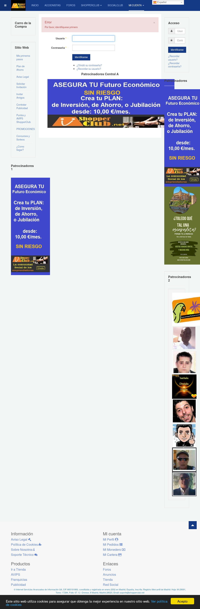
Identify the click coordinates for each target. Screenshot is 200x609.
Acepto (182, 601)
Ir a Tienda (18, 569)
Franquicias (19, 579)
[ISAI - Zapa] (184, 435)
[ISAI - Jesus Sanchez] (184, 483)
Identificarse (81, 57)
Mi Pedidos (111, 544)
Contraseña (58, 47)
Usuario (61, 38)
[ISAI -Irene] (184, 386)
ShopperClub (90, 5)
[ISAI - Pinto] (184, 337)
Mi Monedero (112, 549)
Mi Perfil (109, 539)
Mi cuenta (135, 5)
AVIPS (15, 574)
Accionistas (53, 5)
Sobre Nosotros (22, 549)
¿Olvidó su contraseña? (89, 65)
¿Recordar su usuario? (89, 69)
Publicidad (18, 584)
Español (161, 2)
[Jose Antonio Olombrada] (30, 226)
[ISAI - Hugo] (184, 410)
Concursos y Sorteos (23, 137)
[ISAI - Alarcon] (184, 362)
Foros (70, 5)
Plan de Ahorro (20, 67)
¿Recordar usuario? (173, 57)
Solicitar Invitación (21, 85)
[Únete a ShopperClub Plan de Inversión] (110, 103)
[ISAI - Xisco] (184, 459)
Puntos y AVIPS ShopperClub (23, 118)
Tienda (108, 579)
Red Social (110, 584)
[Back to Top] (193, 525)
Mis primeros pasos (23, 57)
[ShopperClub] (18, 5)
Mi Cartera (110, 554)
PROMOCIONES (24, 129)
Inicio (35, 5)
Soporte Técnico (22, 554)
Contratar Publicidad (22, 106)
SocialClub (115, 5)
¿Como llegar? (20, 148)
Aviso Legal (22, 77)
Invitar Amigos (20, 95)
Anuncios (109, 574)
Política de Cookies (25, 544)
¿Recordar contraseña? (174, 64)
